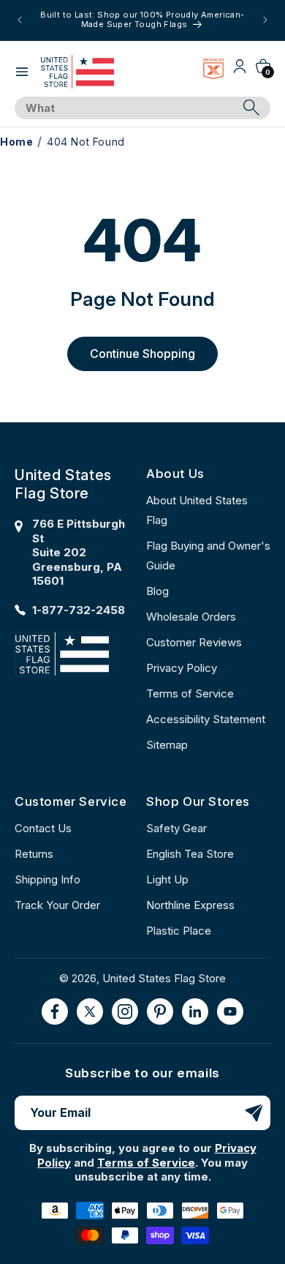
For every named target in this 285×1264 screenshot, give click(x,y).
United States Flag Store (164, 978)
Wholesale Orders (191, 617)
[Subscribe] (254, 1113)
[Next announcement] (265, 20)
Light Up (167, 879)
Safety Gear (176, 828)
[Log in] (239, 71)
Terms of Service (190, 693)
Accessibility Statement (205, 719)
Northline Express (190, 905)
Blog (157, 591)
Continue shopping (142, 353)
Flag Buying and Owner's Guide (208, 555)
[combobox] (126, 108)
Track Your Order (57, 905)
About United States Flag (197, 510)
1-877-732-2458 (78, 610)
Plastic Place (178, 931)
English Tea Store (190, 854)
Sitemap (167, 745)
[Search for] (251, 107)
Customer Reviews (194, 642)
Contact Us (43, 828)
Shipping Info (47, 879)
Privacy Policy (181, 668)
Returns (34, 854)
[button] (22, 72)
